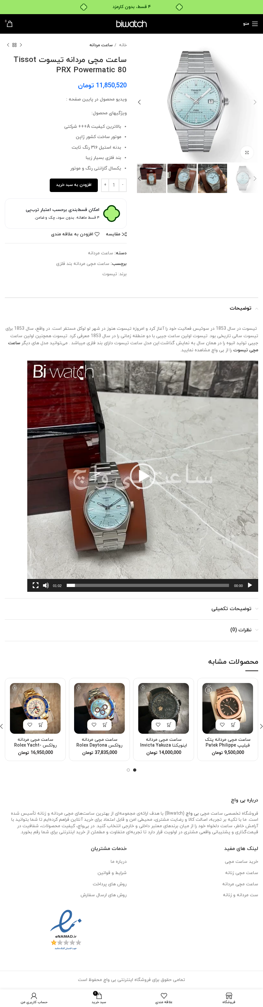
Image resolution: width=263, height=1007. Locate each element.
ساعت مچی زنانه (241, 873)
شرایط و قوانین (112, 873)
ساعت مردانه (101, 45)
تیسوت (109, 274)
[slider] (148, 585)
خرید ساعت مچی (241, 862)
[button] (143, 476)
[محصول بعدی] (8, 45)
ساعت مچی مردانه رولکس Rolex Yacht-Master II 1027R (35, 745)
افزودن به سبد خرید (73, 185)
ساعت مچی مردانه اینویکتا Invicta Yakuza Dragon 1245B (163, 745)
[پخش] (250, 589)
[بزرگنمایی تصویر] (247, 152)
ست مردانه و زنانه (240, 895)
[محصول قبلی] (21, 45)
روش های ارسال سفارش (104, 895)
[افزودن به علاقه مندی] (222, 725)
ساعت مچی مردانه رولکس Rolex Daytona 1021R (99, 745)
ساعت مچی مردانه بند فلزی (82, 264)
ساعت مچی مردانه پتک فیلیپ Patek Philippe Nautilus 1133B (227, 745)
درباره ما (119, 862)
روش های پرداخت (110, 884)
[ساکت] (46, 589)
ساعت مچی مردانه (240, 884)
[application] (142, 476)
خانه (122, 45)
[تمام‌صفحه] (35, 589)
